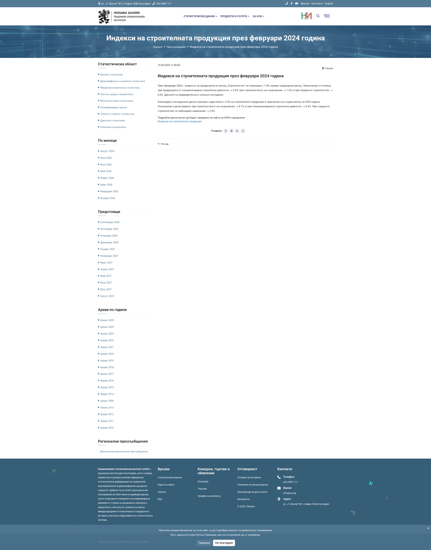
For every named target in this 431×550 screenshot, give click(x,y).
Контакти (317, 3)
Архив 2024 (107, 326)
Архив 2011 (107, 421)
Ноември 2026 (108, 235)
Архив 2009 (107, 400)
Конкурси (203, 481)
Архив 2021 (107, 347)
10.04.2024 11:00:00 (169, 65)
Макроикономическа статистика (120, 87)
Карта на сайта (166, 484)
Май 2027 (105, 275)
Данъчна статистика (112, 120)
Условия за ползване (249, 477)
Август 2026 (107, 151)
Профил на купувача (209, 496)
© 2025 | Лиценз (246, 506)
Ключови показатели (113, 127)
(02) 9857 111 (164, 3)
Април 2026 (107, 177)
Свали (329, 68)
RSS (160, 499)
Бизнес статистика (111, 74)
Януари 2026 (107, 198)
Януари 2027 (107, 249)
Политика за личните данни (252, 484)
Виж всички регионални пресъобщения (124, 451)
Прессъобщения (176, 46)
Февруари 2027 (109, 255)
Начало (158, 46)
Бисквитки (243, 499)
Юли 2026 (106, 157)
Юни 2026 (106, 164)
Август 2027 (107, 296)
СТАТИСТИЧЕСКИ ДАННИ (199, 16)
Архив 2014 (107, 394)
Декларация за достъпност (252, 492)
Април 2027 (107, 269)
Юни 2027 (106, 282)
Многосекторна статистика (116, 100)
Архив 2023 (107, 333)
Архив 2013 (107, 407)
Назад (164, 143)
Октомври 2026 (109, 228)
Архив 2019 (107, 360)
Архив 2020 (107, 353)
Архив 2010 (107, 427)
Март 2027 (106, 262)
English (329, 3)
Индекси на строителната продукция (180, 121)
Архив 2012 (107, 414)
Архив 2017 (107, 373)
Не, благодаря (224, 542)
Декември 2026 (109, 242)
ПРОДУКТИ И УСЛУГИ (234, 16)
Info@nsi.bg (289, 493)
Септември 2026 (110, 222)
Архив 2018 (107, 367)
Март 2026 (106, 184)
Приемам (204, 542)
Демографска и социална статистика (122, 81)
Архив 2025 (107, 320)
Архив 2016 (107, 380)
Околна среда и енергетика (116, 94)
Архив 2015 (107, 387)
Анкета (162, 492)
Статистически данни (170, 477)
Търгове (202, 488)
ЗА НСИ (258, 16)
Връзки (305, 3)
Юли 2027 (106, 289)
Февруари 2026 (109, 191)
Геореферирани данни (113, 107)
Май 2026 (105, 171)
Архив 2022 (107, 340)
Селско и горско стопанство (117, 113)
